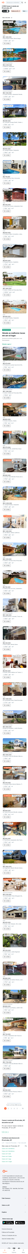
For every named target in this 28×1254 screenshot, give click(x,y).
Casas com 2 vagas (7, 1161)
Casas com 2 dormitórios (8, 1148)
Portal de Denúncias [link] (7, 1229)
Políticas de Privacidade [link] (8, 1232)
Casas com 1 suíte (6, 1153)
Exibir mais (4, 1132)
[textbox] (15, 2)
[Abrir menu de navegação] (25, 2)
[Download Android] (8, 1223)
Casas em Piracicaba (11, 1142)
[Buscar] (22, 2)
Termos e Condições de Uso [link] (9, 1235)
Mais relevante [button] (6, 17)
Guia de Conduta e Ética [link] (8, 1238)
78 (22, 1108)
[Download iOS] (20, 1223)
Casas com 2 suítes (7, 1156)
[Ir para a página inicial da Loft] (4, 2)
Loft (3, 1142)
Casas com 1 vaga (6, 1159)
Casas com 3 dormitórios (8, 1151)
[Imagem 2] (15, 32)
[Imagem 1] (14, 32)
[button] (14, 1198)
